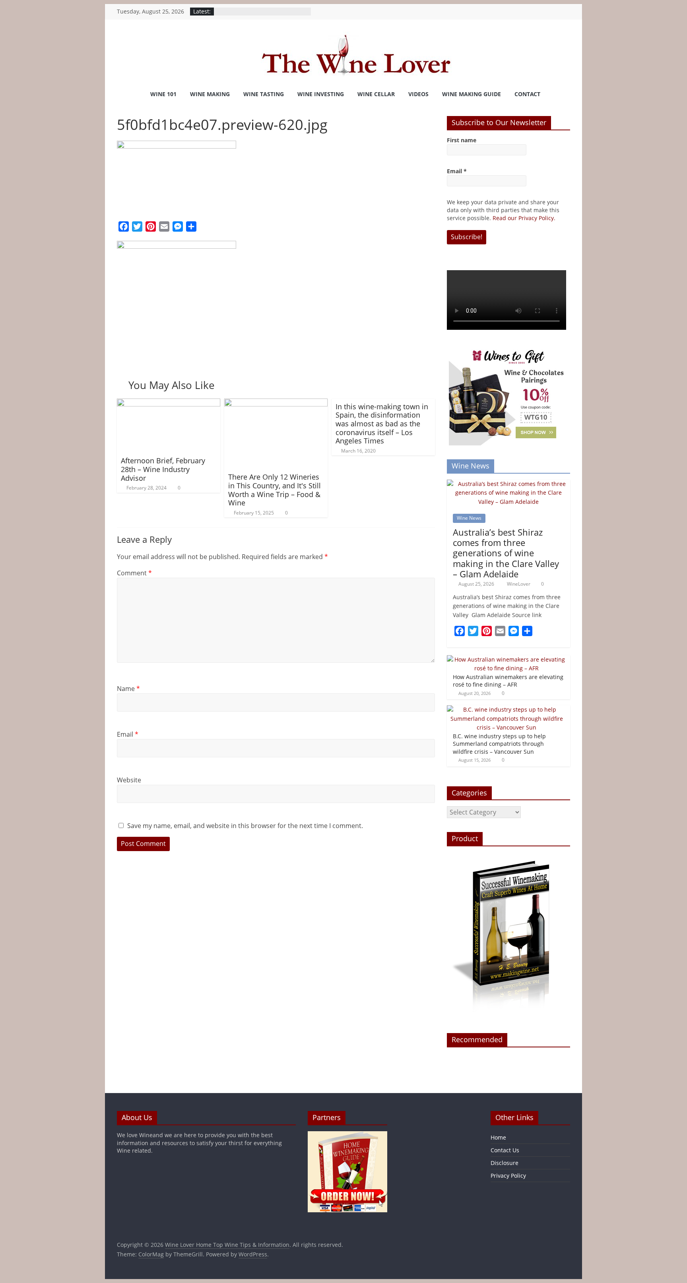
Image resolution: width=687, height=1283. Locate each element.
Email (127, 734)
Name (128, 688)
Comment (134, 573)
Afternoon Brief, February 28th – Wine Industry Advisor (163, 469)
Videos (418, 94)
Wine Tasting (263, 94)
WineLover (519, 584)
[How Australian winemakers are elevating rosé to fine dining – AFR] (506, 659)
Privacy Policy (508, 1175)
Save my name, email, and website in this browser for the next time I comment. (245, 825)
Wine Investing (320, 94)
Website (129, 780)
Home (498, 1137)
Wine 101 (163, 94)
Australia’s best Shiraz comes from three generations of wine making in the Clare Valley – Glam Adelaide (506, 553)
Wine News (469, 518)
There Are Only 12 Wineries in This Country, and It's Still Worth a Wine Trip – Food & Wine (274, 489)
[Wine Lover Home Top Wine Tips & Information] (127, 94)
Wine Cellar (376, 94)
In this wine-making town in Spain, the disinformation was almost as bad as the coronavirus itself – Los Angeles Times (382, 423)
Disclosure (504, 1163)
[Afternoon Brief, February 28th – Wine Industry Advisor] (168, 403)
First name (461, 140)
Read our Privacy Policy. (524, 218)
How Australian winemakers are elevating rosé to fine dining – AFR (508, 681)
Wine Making (210, 94)
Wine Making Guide (471, 94)
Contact (527, 94)
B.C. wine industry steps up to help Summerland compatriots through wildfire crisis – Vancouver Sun (499, 743)
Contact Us (505, 1150)
